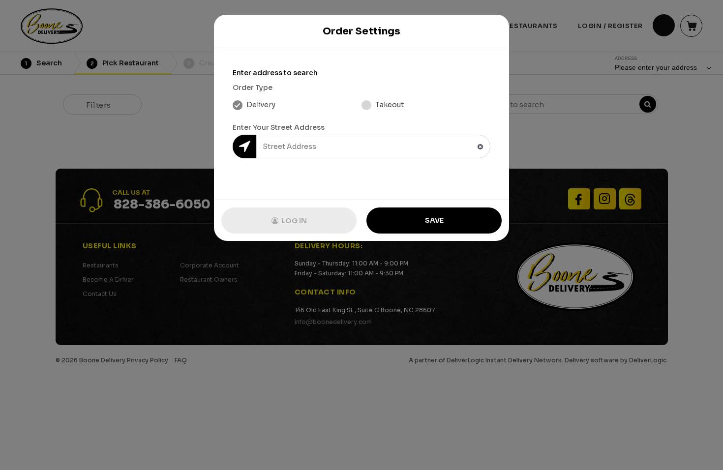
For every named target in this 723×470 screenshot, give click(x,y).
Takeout (389, 104)
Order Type (252, 87)
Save (434, 220)
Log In (293, 220)
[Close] (492, 31)
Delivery (260, 104)
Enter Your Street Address (279, 127)
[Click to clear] (480, 147)
